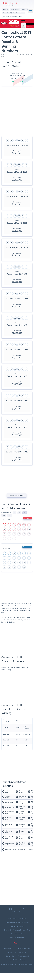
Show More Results (16, 495)
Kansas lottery (9, 807)
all (9, 515)
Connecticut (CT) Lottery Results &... (12, 13)
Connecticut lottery (22, 796)
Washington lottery (22, 843)
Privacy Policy (8, 948)
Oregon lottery (21, 831)
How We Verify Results (17, 960)
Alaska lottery (21, 791)
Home (4, 9)
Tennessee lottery (22, 837)
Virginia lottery (9, 844)
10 (19, 512)
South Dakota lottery (9, 837)
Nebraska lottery (22, 818)
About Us (22, 952)
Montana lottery (8, 818)
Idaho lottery (21, 802)
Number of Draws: (6, 512)
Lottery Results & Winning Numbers (17, 922)
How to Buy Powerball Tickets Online (17, 930)
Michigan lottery (21, 812)
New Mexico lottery (9, 825)
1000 (4, 515)
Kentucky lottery (22, 807)
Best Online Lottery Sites (17, 919)
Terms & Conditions (23, 948)
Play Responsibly (24, 956)
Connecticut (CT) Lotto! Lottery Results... (13, 16)
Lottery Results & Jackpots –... (18, 9)
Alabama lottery (8, 791)
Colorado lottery (8, 796)
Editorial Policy (10, 956)
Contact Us (12, 952)
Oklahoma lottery (8, 831)
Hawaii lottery (9, 802)
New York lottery (22, 825)
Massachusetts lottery (9, 812)
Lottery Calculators (17, 926)
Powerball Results (17, 934)
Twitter (16, 943)
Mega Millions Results (17, 938)
